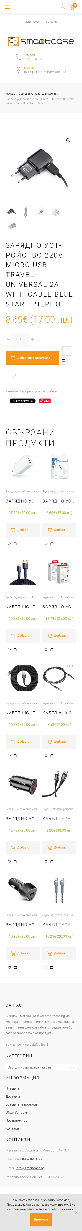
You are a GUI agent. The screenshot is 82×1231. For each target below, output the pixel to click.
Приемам (41, 1219)
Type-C (46, 809)
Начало (10, 93)
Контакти (52, 21)
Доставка (13, 1096)
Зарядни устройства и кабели (37, 93)
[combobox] (41, 1067)
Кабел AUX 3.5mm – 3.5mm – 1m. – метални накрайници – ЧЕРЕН (59, 712)
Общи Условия (17, 1112)
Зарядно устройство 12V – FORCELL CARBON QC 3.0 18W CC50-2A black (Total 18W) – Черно (23, 924)
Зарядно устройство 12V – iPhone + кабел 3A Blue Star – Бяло (59, 501)
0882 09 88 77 (33, 59)
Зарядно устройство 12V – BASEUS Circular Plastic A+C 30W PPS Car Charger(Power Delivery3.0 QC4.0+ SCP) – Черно (23, 818)
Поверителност (17, 1120)
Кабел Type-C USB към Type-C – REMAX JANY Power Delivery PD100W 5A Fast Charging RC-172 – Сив (59, 924)
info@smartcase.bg (30, 1168)
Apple (9, 597)
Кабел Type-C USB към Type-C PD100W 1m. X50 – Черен (59, 818)
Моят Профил (33, 21)
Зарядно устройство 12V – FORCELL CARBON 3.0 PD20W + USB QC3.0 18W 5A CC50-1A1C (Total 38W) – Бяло (59, 606)
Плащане (12, 1088)
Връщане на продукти (22, 1104)
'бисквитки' (66, 1209)
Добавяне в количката (33, 357)
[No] (76, 1212)
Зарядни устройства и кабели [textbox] (40, 1067)
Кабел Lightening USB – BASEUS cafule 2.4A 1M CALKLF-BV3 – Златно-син (23, 606)
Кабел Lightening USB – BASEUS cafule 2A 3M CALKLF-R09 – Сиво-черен (23, 712)
